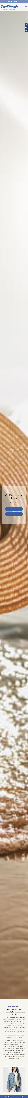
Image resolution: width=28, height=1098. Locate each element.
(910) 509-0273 (14, 1)
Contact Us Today (14, 514)
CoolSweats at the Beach (14, 496)
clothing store (13, 1035)
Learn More (14, 509)
